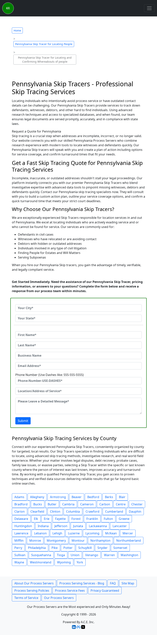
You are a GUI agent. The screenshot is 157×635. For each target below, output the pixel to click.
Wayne (19, 562)
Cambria (68, 504)
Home (17, 30)
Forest (76, 519)
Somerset (120, 548)
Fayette (60, 519)
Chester (137, 504)
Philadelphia (37, 548)
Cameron (87, 504)
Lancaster (120, 526)
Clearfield (37, 511)
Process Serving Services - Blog (81, 583)
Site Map (128, 583)
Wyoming (64, 562)
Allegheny (37, 497)
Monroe (35, 540)
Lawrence (21, 533)
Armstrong (58, 497)
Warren (109, 555)
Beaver (77, 497)
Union (75, 555)
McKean (111, 533)
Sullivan (19, 555)
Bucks (37, 504)
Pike (55, 548)
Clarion (19, 511)
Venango (91, 555)
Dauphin (135, 511)
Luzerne (74, 533)
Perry (18, 548)
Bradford (21, 504)
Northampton (100, 540)
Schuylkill (85, 548)
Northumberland (128, 540)
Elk (36, 519)
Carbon (104, 504)
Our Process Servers (59, 598)
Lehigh (57, 533)
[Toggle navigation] (149, 8)
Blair (122, 497)
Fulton (108, 519)
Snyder (102, 548)
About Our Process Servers (34, 583)
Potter (68, 548)
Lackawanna (98, 526)
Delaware (21, 519)
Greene (124, 519)
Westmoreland (40, 562)
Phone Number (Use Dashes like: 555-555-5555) (49, 375)
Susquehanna (41, 555)
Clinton (55, 511)
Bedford (93, 497)
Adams (19, 497)
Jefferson (60, 526)
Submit (23, 421)
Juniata (78, 526)
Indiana (43, 526)
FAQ (113, 583)
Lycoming (92, 533)
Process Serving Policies (31, 590)
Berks (109, 497)
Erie (46, 519)
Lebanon (40, 533)
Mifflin (19, 540)
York (80, 562)
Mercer (128, 533)
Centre (121, 504)
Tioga (61, 555)
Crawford (92, 511)
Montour (78, 540)
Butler (52, 504)
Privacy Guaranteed (105, 590)
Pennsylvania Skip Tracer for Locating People (43, 44)
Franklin (92, 519)
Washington (129, 555)
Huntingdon (23, 526)
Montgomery (56, 540)
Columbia (73, 511)
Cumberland (114, 511)
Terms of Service (26, 598)
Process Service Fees (70, 590)
